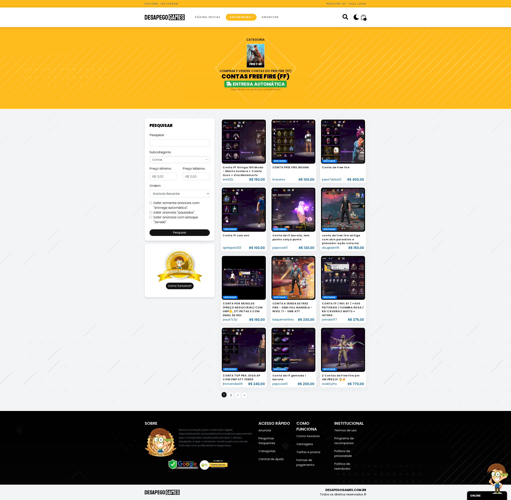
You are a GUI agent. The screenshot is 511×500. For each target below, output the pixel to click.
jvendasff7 (329, 320)
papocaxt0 (280, 248)
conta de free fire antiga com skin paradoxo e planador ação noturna (341, 239)
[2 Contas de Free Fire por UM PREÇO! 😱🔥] (343, 349)
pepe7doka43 (331, 179)
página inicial (208, 17)
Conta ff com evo (236, 235)
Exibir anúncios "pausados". (174, 212)
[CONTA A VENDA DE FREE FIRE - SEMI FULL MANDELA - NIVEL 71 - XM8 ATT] (293, 277)
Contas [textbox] (157, 160)
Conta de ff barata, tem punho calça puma (291, 237)
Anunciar (270, 17)
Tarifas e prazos (308, 452)
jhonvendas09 (233, 384)
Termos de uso (345, 430)
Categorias (240, 17)
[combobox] (180, 159)
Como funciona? (180, 286)
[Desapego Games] (167, 17)
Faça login (357, 3)
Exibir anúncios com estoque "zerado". (175, 219)
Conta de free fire (336, 167)
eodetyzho (329, 384)
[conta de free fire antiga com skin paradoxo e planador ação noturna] (343, 209)
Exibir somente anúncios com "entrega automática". (176, 205)
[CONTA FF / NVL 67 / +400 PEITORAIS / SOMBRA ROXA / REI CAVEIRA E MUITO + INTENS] (343, 277)
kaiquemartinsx (283, 320)
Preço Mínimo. (161, 168)
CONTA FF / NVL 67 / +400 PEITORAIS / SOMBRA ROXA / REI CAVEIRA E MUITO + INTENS (343, 309)
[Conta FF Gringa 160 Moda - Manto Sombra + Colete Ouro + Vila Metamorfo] (244, 141)
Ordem (155, 185)
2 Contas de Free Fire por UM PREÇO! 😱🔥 (341, 377)
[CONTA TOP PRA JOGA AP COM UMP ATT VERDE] (244, 349)
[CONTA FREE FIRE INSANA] (293, 141)
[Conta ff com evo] (244, 209)
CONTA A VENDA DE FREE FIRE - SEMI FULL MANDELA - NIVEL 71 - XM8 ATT (292, 307)
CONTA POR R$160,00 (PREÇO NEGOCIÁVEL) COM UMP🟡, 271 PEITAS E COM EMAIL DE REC (243, 309)
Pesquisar (157, 135)
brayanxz (278, 179)
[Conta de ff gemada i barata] (293, 349)
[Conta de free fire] (343, 141)
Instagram (169, 3)
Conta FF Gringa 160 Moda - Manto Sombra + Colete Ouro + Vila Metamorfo (243, 171)
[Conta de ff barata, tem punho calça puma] (293, 209)
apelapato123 (232, 248)
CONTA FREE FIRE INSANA (290, 167)
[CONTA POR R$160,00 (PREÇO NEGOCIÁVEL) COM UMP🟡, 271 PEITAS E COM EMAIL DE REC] (244, 277)
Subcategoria (160, 152)
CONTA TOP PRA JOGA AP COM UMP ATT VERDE (241, 377)
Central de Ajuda (271, 459)
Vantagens (304, 444)
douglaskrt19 (330, 248)
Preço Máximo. (194, 168)
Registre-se (336, 3)
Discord (151, 3)
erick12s (228, 179)
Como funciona (308, 436)
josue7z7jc (230, 320)
